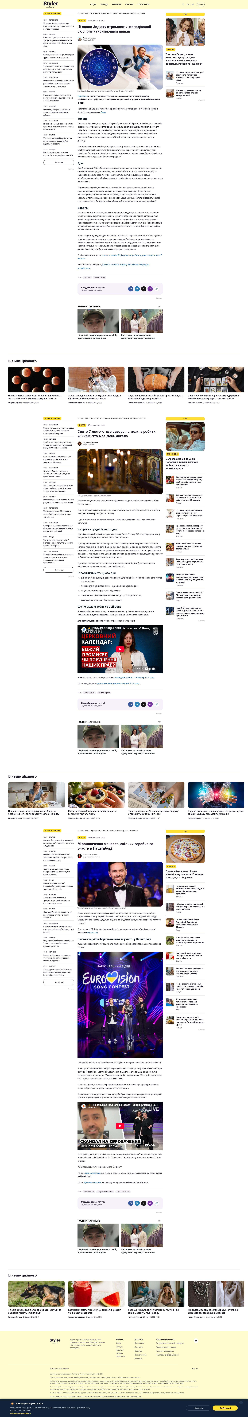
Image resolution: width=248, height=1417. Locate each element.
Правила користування (166, 1347)
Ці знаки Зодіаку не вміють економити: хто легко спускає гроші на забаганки (56, 474)
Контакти (139, 1347)
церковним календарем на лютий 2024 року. (118, 683)
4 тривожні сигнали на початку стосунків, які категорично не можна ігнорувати (57, 958)
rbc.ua (201, 4)
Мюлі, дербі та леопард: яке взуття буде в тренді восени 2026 (58, 154)
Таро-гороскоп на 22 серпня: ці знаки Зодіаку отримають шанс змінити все (57, 514)
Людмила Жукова (15, 403)
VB (150, 289)
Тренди (104, 4)
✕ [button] (241, 1402)
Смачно (129, 4)
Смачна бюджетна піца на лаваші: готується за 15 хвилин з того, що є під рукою (58, 843)
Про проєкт (139, 1343)
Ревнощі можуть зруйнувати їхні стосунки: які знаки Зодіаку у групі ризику (58, 929)
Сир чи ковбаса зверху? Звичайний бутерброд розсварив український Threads (58, 886)
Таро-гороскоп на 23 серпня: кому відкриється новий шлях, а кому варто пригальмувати (58, 69)
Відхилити (199, 1408)
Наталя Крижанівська (76, 403)
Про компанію (140, 1355)
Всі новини (59, 162)
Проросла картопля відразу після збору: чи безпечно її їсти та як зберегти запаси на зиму (58, 488)
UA (188, 5)
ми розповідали (92, 1173)
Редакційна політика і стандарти (170, 1343)
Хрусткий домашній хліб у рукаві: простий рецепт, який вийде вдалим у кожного (57, 141)
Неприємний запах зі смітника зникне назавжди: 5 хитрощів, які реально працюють (58, 857)
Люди (93, 4)
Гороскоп (82, 96)
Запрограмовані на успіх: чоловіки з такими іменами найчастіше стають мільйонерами (58, 431)
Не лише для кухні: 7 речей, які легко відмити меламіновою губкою (56, 112)
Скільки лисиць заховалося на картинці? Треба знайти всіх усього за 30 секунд (57, 459)
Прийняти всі (225, 1408)
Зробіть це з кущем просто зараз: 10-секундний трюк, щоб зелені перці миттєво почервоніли (58, 445)
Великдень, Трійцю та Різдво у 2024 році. (134, 677)
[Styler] (50, 4)
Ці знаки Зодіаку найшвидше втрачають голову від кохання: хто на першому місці (58, 26)
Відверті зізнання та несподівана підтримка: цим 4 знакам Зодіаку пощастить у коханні (58, 529)
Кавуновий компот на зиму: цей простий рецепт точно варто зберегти (57, 915)
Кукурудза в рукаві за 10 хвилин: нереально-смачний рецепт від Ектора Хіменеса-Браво (57, 972)
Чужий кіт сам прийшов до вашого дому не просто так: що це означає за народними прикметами (58, 558)
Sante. (103, 112)
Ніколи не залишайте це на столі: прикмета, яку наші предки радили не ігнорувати (58, 127)
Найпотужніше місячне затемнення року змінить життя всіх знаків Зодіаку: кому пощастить (58, 84)
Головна (81, 13)
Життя (87, 13)
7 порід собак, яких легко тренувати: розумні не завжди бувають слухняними (56, 901)
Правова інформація (165, 1351)
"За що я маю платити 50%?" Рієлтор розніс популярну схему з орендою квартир (58, 543)
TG (137, 289)
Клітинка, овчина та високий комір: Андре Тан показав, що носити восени (56, 872)
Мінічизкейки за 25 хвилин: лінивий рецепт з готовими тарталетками (58, 501)
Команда (138, 1351)
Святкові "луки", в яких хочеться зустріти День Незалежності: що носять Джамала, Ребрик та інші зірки (57, 41)
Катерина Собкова (195, 403)
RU (193, 5)
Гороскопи (143, 4)
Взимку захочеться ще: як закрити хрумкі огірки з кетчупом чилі (58, 56)
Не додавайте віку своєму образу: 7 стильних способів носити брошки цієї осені (58, 944)
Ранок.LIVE (92, 932)
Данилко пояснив (92, 1182)
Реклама (138, 1359)
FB (131, 289)
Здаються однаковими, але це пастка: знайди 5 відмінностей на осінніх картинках (58, 98)
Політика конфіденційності (167, 1355)
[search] (182, 4)
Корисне (116, 4)
